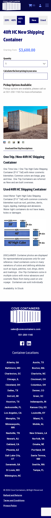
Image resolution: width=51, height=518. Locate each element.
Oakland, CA (12, 444)
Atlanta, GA (13, 362)
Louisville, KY (38, 413)
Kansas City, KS (38, 407)
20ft (7, 20)
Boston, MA (38, 368)
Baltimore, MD (12, 368)
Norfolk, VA (38, 438)
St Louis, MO (13, 470)
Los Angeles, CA (13, 413)
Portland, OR (38, 450)
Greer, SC (38, 396)
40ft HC (20, 20)
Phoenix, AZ (12, 450)
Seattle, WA (38, 464)
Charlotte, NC (38, 373)
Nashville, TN (13, 433)
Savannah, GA (13, 464)
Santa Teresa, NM (38, 457)
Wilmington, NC (13, 475)
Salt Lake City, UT (12, 457)
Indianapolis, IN (38, 401)
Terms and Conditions (14, 500)
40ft (13, 20)
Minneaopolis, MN (12, 426)
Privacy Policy (10, 506)
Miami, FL (38, 418)
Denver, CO (38, 390)
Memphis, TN (13, 418)
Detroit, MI (13, 396)
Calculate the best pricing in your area (20, 71)
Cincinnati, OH (38, 379)
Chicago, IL (13, 379)
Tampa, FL (38, 470)
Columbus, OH (38, 385)
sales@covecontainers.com (25, 329)
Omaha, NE (38, 444)
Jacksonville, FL (12, 407)
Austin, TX (38, 362)
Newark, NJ (13, 438)
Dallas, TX (13, 390)
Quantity (7, 58)
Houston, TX (12, 401)
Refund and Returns (12, 495)
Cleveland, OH (13, 385)
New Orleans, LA (38, 433)
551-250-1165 (25, 335)
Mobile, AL (38, 424)
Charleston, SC (13, 373)
